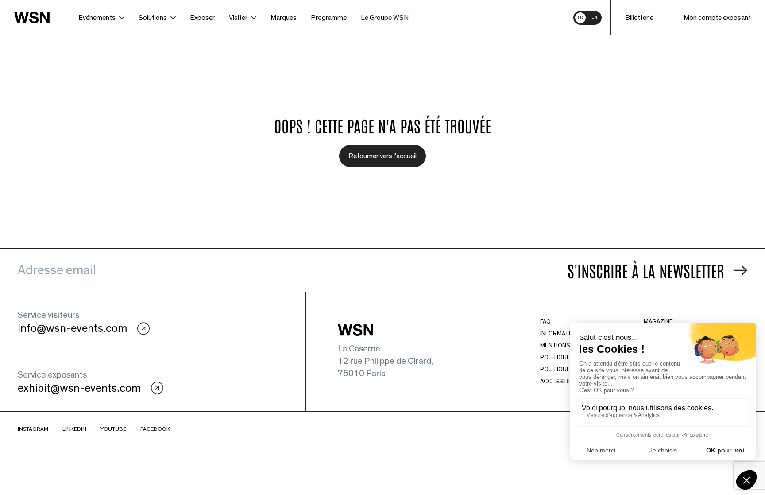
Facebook (155, 429)
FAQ (545, 322)
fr (580, 17)
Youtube (113, 429)
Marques (283, 17)
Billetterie (639, 17)
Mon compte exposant (717, 17)
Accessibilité (561, 381)
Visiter (238, 17)
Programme (329, 17)
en (594, 17)
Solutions (153, 17)
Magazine (658, 322)
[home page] (39, 17)
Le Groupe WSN (385, 17)
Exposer (202, 17)
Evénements (97, 17)
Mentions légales (568, 346)
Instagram (33, 429)
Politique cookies (568, 358)
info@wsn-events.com (72, 328)
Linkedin (74, 429)
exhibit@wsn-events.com (79, 388)
